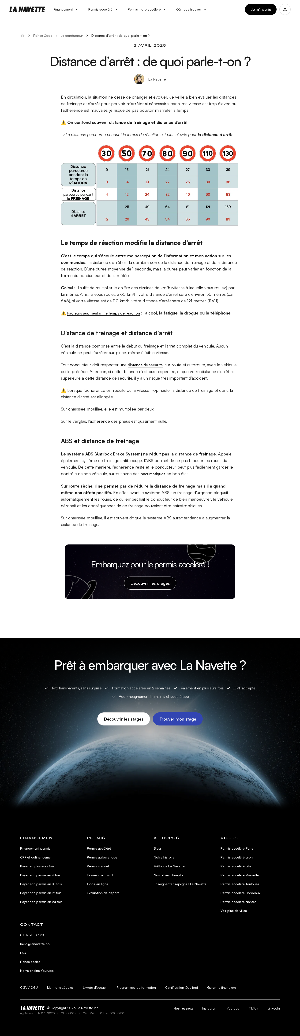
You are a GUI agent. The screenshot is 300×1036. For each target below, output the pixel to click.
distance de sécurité (145, 365)
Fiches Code (42, 35)
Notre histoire (164, 857)
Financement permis (35, 848)
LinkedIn (273, 1008)
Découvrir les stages (150, 583)
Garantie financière (221, 987)
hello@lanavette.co (35, 944)
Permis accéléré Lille (236, 866)
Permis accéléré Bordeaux (240, 893)
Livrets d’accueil (95, 987)
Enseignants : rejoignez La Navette (180, 884)
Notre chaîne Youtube (37, 971)
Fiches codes (30, 962)
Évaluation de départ (103, 893)
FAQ (23, 953)
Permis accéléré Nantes (238, 902)
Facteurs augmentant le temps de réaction (103, 313)
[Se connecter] (285, 9)
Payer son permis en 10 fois (41, 884)
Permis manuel (98, 866)
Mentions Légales (60, 987)
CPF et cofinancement (37, 857)
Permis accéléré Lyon (237, 857)
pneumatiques (153, 473)
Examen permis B (100, 875)
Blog (157, 848)
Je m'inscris (261, 9)
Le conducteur (72, 35)
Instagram (209, 1008)
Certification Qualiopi (181, 987)
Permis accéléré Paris (237, 848)
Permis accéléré (99, 848)
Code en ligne (97, 884)
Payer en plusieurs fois (37, 866)
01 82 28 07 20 (32, 935)
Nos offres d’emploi (169, 875)
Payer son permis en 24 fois (41, 902)
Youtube (233, 1008)
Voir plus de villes (234, 911)
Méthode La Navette (169, 866)
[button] (66, 9)
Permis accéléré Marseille (240, 875)
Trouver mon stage (177, 719)
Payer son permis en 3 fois (40, 875)
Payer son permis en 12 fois (40, 893)
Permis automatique (102, 857)
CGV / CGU (29, 987)
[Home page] (27, 9)
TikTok (253, 1008)
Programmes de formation (136, 987)
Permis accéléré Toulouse (240, 884)
